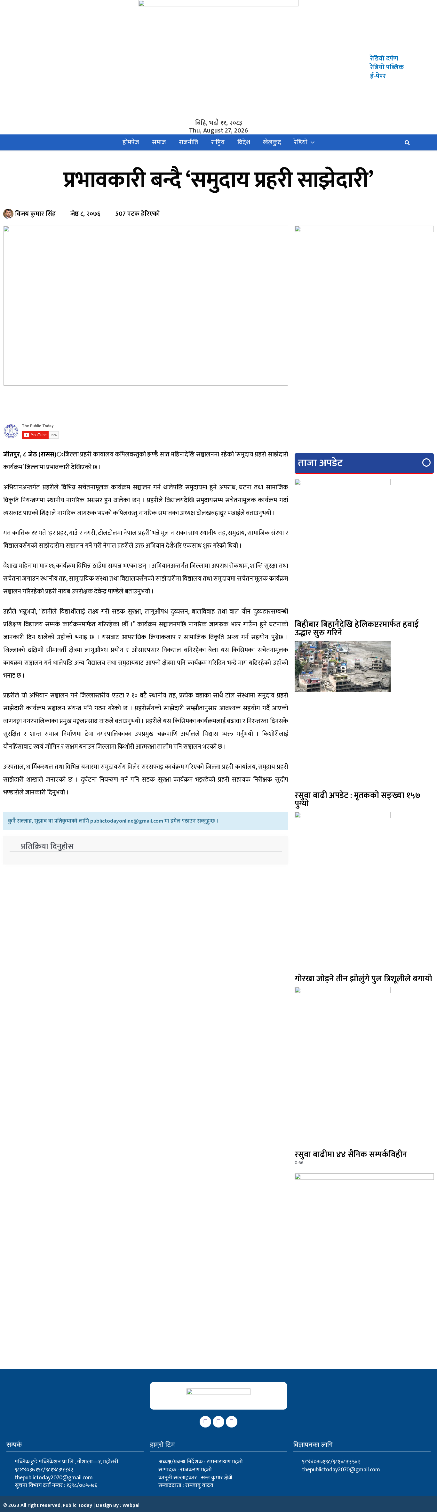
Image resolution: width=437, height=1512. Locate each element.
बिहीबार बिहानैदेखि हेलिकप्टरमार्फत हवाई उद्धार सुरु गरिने (357, 629)
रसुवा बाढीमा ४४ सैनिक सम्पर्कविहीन (351, 1155)
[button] (310, 142)
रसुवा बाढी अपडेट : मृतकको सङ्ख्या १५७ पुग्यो (358, 800)
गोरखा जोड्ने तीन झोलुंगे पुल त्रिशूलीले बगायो (363, 979)
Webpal (131, 1505)
